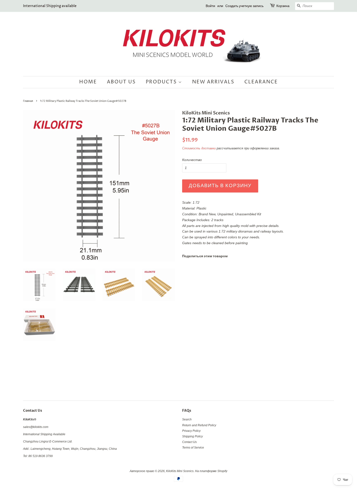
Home (88, 82)
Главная (28, 101)
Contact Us (189, 442)
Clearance (261, 82)
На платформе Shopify (211, 471)
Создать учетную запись (244, 6)
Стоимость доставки (199, 148)
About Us (121, 82)
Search (187, 419)
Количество (192, 160)
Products (162, 82)
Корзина (282, 6)
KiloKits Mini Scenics (180, 471)
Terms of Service (193, 447)
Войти (210, 6)
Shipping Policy (192, 436)
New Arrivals (213, 82)
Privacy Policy (191, 431)
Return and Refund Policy (199, 425)
